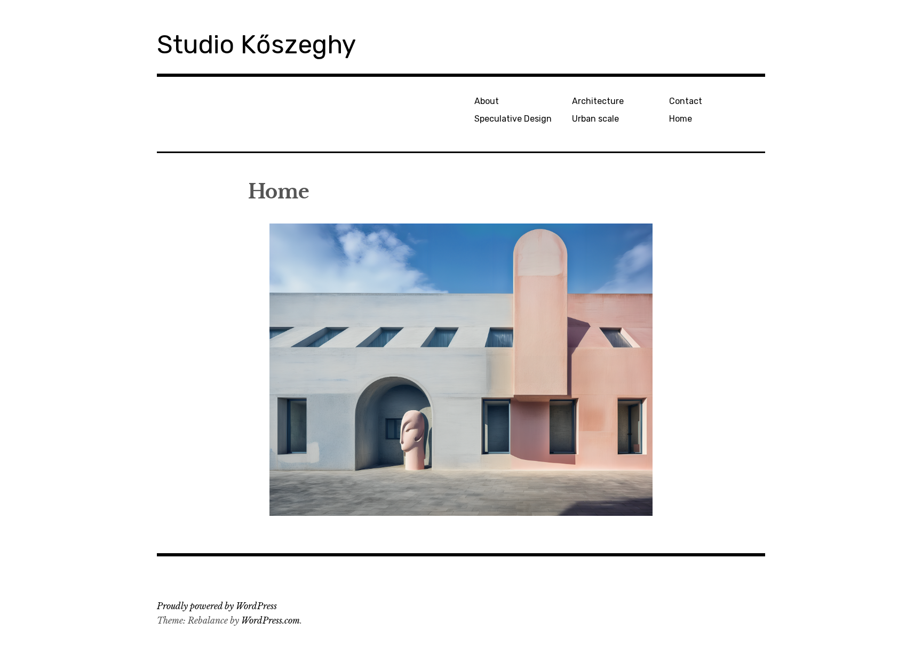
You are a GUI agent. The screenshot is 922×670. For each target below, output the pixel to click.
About (486, 101)
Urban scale (595, 119)
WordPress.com (270, 620)
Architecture (598, 101)
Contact (685, 101)
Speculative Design (513, 119)
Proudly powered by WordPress (217, 606)
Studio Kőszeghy (256, 44)
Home (680, 119)
